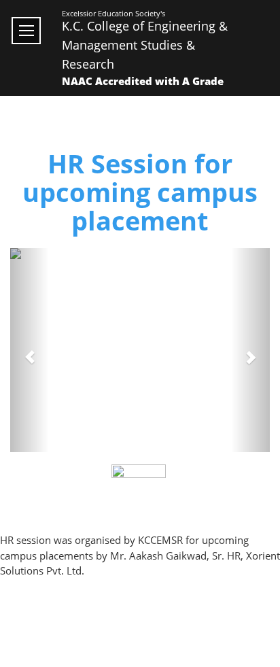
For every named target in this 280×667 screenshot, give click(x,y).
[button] (29, 350)
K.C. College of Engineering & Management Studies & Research (145, 45)
